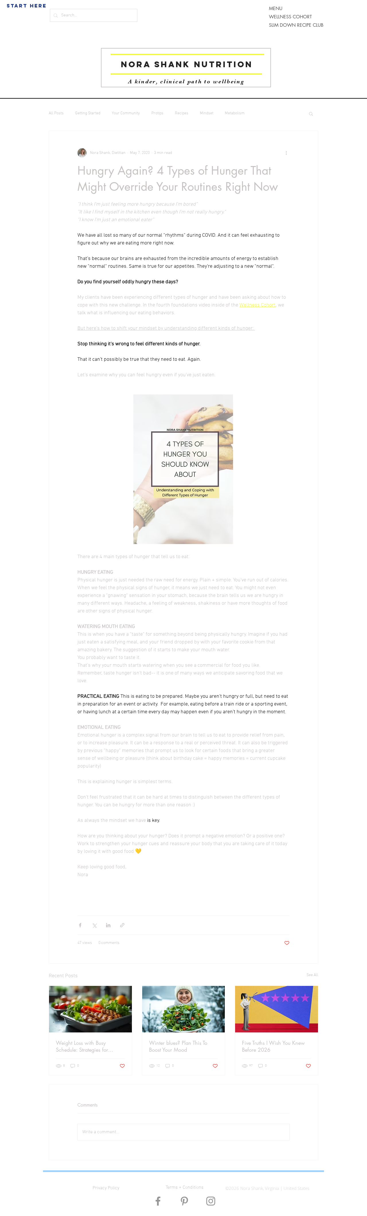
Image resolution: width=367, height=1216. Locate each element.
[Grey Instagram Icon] (211, 1201)
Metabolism (235, 113)
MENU (275, 8)
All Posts (56, 113)
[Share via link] (122, 925)
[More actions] (286, 152)
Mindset (206, 113)
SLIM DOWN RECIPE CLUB (296, 25)
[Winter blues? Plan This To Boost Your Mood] (183, 1009)
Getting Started (87, 113)
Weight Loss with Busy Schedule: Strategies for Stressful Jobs (82, 1046)
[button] (311, 113)
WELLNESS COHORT (290, 17)
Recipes (181, 113)
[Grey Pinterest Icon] (184, 1201)
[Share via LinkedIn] (108, 925)
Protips (157, 113)
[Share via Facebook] (80, 925)
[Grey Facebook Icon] (158, 1201)
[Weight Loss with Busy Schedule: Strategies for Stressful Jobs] (90, 1009)
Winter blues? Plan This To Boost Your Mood (178, 1046)
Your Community (126, 113)
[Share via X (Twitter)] (94, 925)
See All (312, 975)
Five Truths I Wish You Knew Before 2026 (273, 1046)
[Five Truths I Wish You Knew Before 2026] (276, 1009)
